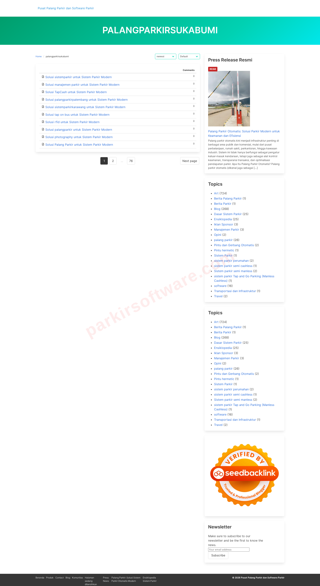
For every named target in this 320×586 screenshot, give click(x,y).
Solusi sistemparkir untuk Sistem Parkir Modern (78, 77)
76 (131, 161)
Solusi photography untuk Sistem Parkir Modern (79, 137)
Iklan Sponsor (223, 224)
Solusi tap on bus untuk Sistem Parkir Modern (77, 114)
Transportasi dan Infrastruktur (235, 291)
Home (39, 56)
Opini (217, 235)
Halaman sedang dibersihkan (91, 581)
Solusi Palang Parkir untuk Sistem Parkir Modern (79, 144)
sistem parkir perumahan (231, 260)
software (220, 286)
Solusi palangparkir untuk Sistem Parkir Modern (78, 129)
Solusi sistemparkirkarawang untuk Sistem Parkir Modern (85, 107)
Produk (50, 577)
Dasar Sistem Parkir (228, 214)
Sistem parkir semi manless (233, 271)
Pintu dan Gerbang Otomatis (234, 245)
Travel (218, 296)
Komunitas (77, 577)
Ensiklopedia (223, 219)
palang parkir (223, 240)
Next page (189, 161)
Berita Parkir (222, 203)
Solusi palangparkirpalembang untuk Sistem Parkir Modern (86, 99)
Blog (217, 209)
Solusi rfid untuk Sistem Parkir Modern (72, 122)
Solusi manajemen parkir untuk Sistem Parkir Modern (82, 84)
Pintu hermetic (224, 250)
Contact (59, 577)
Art (216, 193)
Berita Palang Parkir (228, 198)
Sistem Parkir (223, 255)
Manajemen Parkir (226, 229)
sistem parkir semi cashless (233, 266)
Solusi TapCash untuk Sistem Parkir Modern (76, 92)
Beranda (40, 577)
